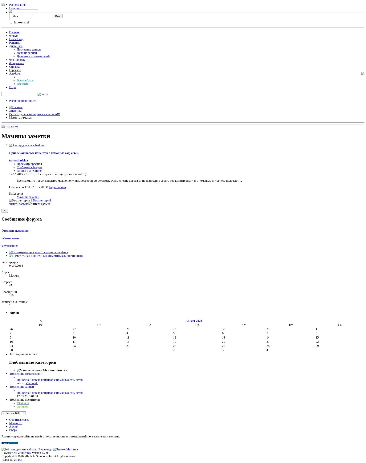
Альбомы (15, 73)
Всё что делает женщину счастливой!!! (34, 114)
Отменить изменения (15, 230)
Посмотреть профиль (54, 252)
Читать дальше (18, 203)
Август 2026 (193, 320)
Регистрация (17, 4)
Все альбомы (25, 80)
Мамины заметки (28, 197)
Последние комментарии (26, 373)
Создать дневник (10, 238)
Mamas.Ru (15, 423)
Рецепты (14, 42)
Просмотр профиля (29, 163)
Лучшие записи (27, 53)
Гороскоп (15, 70)
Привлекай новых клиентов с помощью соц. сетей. (44, 153)
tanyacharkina (57, 187)
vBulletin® (24, 452)
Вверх (13, 430)
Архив (13, 426)
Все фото (23, 83)
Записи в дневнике (29, 170)
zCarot (18, 459)
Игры (12, 87)
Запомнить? (21, 22)
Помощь (14, 8)
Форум (13, 35)
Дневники (15, 46)
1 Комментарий (41, 200)
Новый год (16, 39)
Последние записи (29, 49)
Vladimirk (32, 383)
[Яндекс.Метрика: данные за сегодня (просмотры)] (65, 449)
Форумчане (16, 63)
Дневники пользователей (33, 56)
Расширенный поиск (22, 100)
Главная (14, 32)
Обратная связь (19, 419)
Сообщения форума (29, 167)
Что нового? (17, 59)
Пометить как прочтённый (65, 255)
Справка (14, 66)
